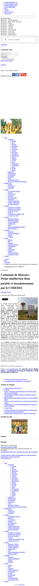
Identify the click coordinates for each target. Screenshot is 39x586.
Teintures (10, 236)
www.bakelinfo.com (12, 369)
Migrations (11, 199)
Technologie (15, 164)
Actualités (11, 139)
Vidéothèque (11, 246)
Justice (13, 170)
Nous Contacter (8, 12)
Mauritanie (15, 146)
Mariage (10, 193)
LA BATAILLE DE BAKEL (12, 388)
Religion (10, 196)
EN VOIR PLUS (6, 458)
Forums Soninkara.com (11, 4)
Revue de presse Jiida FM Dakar (17, 181)
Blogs (6, 8)
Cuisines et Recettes (13, 201)
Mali (13, 142)
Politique (14, 159)
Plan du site (7, 13)
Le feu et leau (8, 408)
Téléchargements (13, 253)
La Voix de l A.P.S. (13, 215)
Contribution (15, 165)
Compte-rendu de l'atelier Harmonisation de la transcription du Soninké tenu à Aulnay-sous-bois (18, 456)
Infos (5, 138)
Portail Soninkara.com (10, 2)
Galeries (6, 10)
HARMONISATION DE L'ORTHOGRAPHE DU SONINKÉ (19, 452)
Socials (10, 248)
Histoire (10, 185)
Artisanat (7, 230)
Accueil (6, 259)
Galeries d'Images (13, 245)
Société (14, 160)
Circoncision (11, 194)
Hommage (11, 176)
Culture (14, 151)
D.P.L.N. (10, 212)
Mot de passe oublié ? (7, 60)
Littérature (11, 172)
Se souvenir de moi (8, 59)
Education (14, 152)
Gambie (14, 141)
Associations (11, 175)
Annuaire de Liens (13, 254)
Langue (6, 206)
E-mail (9, 292)
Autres (6, 238)
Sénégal (14, 144)
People (14, 157)
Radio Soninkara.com (10, 5)
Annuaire (10, 243)
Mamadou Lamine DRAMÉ (9, 447)
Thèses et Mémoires (13, 202)
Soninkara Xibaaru (13, 180)
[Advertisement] (19, 97)
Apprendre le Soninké (14, 207)
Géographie (11, 186)
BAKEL (6, 390)
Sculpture (10, 232)
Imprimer (4, 292)
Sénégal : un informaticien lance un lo (16, 379)
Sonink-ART (11, 223)
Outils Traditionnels (13, 233)
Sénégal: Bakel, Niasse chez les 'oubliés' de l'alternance (20, 413)
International (15, 155)
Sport (13, 162)
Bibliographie (12, 173)
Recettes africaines (13, 204)
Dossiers (14, 147)
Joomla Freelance (22, 584)
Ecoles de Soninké (13, 211)
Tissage (10, 235)
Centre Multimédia (9, 7)
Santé (13, 167)
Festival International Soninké (16, 227)
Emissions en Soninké (14, 209)
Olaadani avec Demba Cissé (16, 214)
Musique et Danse (13, 219)
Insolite (14, 168)
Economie (14, 149)
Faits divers (15, 154)
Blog (9, 241)
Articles (10, 240)
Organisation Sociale (14, 191)
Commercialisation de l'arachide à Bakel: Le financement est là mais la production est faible (20, 410)
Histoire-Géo (8, 183)
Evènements (11, 249)
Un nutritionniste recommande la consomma (17, 381)
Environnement (12, 198)
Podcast (10, 251)
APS (9, 225)
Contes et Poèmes (13, 222)
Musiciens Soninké (13, 220)
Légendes (11, 188)
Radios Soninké (12, 228)
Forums (6, 256)
